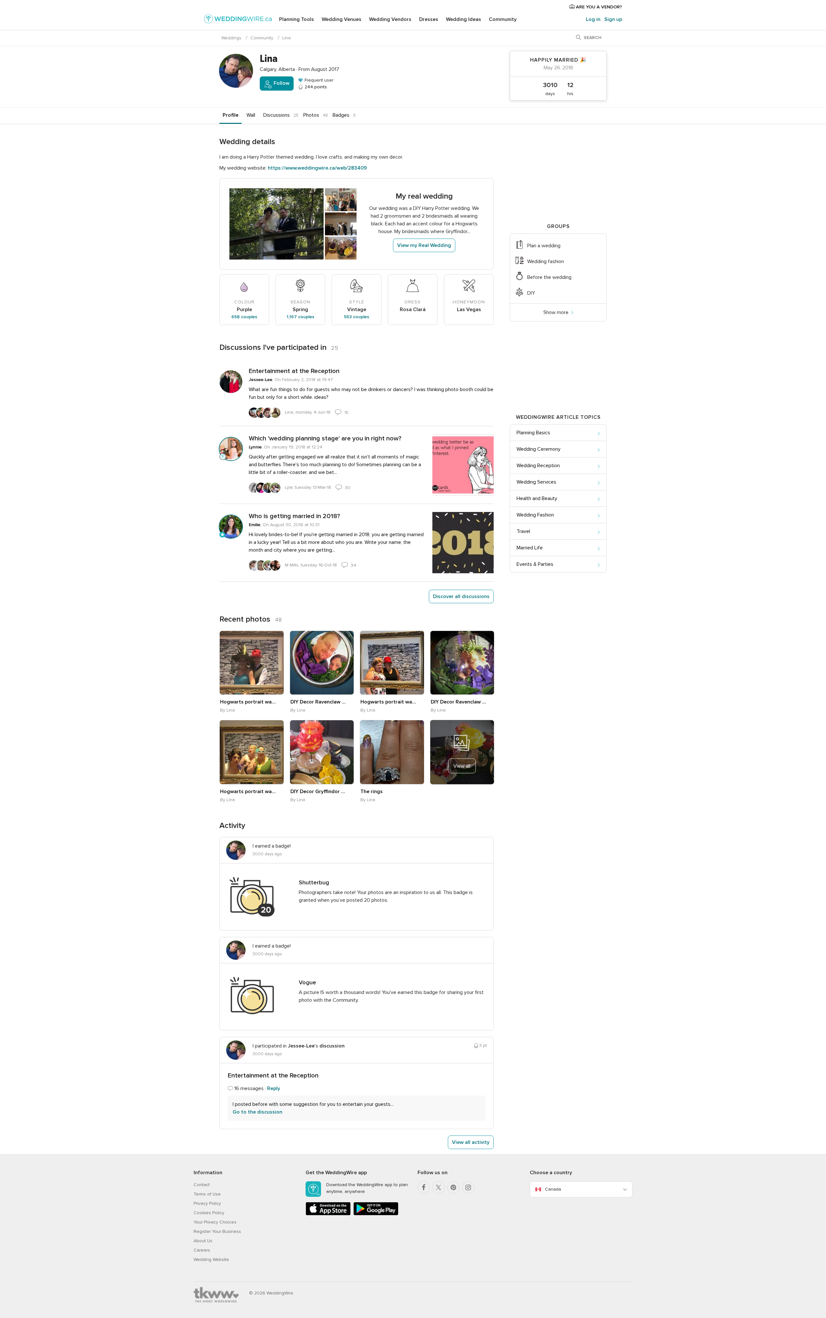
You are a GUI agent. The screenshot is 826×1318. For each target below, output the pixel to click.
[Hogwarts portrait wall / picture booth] (251, 663)
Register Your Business (217, 1231)
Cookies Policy (209, 1212)
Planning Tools (296, 19)
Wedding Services (536, 482)
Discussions (276, 115)
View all (461, 766)
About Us (203, 1241)
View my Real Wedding (424, 245)
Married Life (530, 548)
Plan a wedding (543, 245)
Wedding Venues (341, 19)
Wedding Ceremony (538, 449)
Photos (311, 115)
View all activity (470, 1142)
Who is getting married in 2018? (294, 516)
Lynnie (255, 447)
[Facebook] (424, 1187)
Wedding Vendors (390, 19)
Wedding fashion (545, 261)
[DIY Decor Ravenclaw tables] (322, 663)
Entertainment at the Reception (294, 371)
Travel (523, 531)
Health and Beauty (537, 498)
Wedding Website (211, 1259)
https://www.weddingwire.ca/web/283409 (317, 168)
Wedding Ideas (463, 19)
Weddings (231, 38)
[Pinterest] (453, 1187)
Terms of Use (207, 1194)
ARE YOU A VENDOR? (598, 7)
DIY (531, 293)
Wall (251, 115)
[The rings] (392, 752)
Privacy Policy (207, 1203)
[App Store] (328, 1214)
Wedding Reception (538, 465)
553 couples (356, 317)
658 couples (244, 317)
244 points (315, 87)
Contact (202, 1184)
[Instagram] (468, 1187)
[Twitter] (438, 1187)
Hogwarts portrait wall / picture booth (248, 702)
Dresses (428, 19)
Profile (230, 115)
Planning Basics (533, 432)
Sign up (613, 19)
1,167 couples (300, 317)
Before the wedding (549, 277)
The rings (371, 791)
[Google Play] (375, 1214)
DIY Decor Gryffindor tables (318, 791)
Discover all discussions (461, 596)
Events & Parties (535, 564)
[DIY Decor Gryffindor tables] (322, 752)
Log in (593, 19)
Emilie (254, 524)
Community (503, 19)
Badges (341, 115)
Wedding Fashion (535, 515)
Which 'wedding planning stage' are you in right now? (325, 438)
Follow (280, 83)
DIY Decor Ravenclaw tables (318, 702)
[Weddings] (238, 20)
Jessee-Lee (260, 379)
